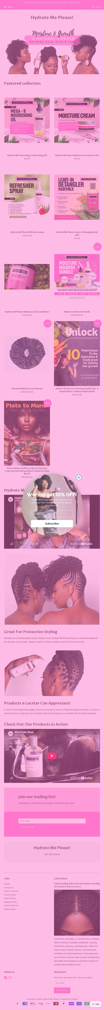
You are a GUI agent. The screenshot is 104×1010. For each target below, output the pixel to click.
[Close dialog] (78, 477)
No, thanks (52, 532)
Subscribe (52, 524)
